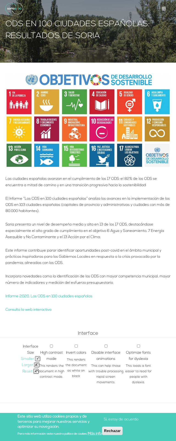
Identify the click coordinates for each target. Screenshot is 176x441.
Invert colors (76, 353)
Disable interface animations (106, 356)
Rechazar (112, 431)
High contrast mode (51, 356)
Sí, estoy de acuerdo (121, 419)
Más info (95, 434)
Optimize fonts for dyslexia (138, 356)
